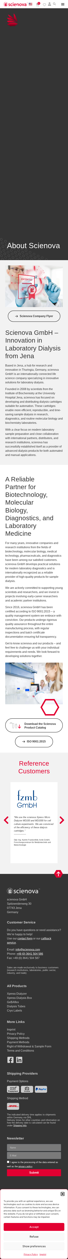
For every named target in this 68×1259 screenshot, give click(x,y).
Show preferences (34, 1246)
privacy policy (25, 1166)
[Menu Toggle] (63, 4)
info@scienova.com (28, 949)
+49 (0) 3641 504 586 (30, 953)
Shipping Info (20, 1125)
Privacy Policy (31, 1254)
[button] (62, 1194)
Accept (34, 1227)
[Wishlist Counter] (44, 4)
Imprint (43, 1254)
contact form (24, 938)
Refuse (34, 1236)
